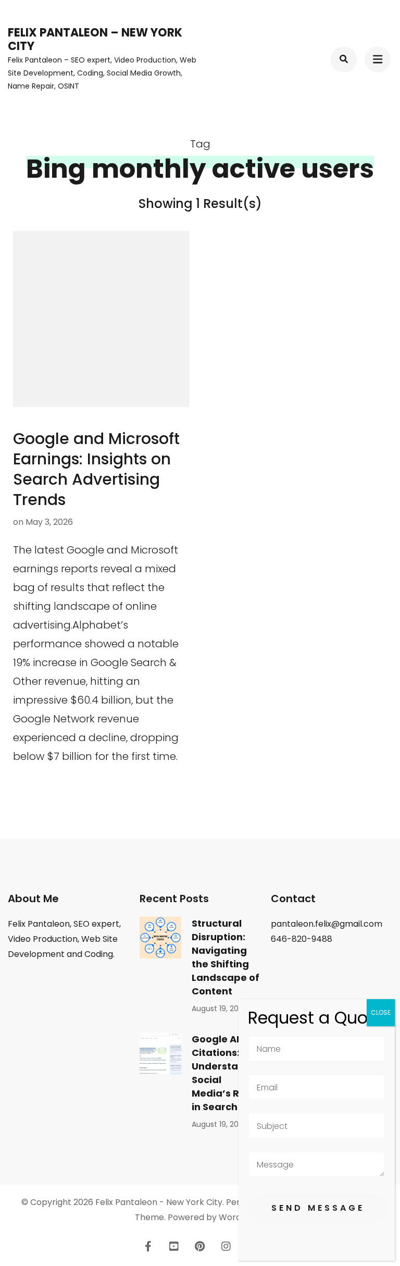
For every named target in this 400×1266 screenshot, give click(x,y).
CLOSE (381, 1012)
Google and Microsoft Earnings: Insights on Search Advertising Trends (96, 469)
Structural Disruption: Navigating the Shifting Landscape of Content (225, 957)
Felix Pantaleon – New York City (95, 39)
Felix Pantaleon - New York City (158, 1202)
